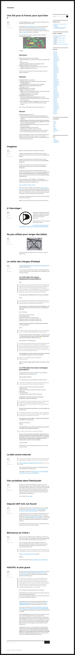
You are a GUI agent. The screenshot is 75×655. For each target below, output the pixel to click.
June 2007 (55, 75)
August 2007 (56, 73)
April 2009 (55, 54)
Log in (55, 139)
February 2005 (56, 104)
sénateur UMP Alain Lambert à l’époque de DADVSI (33, 571)
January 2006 (56, 93)
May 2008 (55, 64)
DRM (54, 124)
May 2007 (55, 76)
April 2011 (55, 51)
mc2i (36, 374)
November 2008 (56, 60)
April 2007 (55, 77)
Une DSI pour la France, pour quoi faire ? (60, 24)
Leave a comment (10, 27)
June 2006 (55, 88)
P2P (54, 127)
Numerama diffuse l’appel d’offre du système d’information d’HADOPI (33, 265)
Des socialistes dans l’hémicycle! (24, 480)
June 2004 (55, 111)
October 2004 (56, 108)
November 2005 (56, 95)
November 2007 (56, 69)
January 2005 (56, 105)
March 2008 (56, 66)
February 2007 (56, 79)
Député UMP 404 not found (21, 504)
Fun (54, 125)
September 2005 (56, 97)
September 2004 (56, 109)
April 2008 (55, 65)
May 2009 (55, 53)
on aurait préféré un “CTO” (31, 26)
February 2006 (56, 92)
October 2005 (56, 96)
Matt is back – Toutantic (58, 35)
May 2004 (55, 112)
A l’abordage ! (14, 208)
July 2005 (55, 98)
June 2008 (55, 63)
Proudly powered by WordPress (16, 650)
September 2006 (56, 84)
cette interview (24, 32)
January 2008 (56, 68)
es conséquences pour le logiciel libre (39, 559)
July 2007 (55, 74)
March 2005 (56, 103)
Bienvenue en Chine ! (18, 533)
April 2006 (55, 90)
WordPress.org (56, 142)
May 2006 (55, 89)
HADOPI (55, 126)
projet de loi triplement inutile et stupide (33, 516)
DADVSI (55, 122)
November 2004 (56, 107)
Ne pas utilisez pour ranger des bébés (27, 234)
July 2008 (55, 62)
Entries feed (56, 140)
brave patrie (29, 496)
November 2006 (56, 82)
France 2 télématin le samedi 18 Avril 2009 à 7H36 (30, 463)
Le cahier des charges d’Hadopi (23, 261)
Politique (55, 128)
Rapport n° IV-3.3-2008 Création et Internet (28, 554)
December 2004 (56, 106)
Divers (55, 123)
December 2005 (56, 94)
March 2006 (56, 91)
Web (54, 131)
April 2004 (55, 113)
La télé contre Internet (19, 454)
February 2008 (56, 67)
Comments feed (56, 141)
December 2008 (56, 59)
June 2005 (55, 99)
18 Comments (9, 271)
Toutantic (10, 8)
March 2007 (56, 78)
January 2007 (56, 80)
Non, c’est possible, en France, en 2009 (27, 184)
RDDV (24, 624)
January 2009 (56, 58)
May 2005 (55, 100)
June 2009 (55, 52)
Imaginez (12, 146)
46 (15, 642)
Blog (7, 26)
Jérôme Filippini (42, 29)
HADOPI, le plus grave (18, 567)
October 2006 (56, 83)
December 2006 (56, 81)
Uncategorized (56, 130)
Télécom (8, 512)
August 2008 (56, 61)
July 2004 (55, 110)
